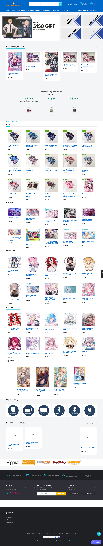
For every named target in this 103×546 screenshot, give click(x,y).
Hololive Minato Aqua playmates (50, 221)
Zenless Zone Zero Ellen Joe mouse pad (69, 274)
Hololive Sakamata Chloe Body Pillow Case (88, 329)
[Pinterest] (13, 493)
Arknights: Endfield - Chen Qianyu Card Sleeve (51, 169)
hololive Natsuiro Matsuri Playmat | (68, 242)
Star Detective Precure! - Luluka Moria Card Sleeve (33, 195)
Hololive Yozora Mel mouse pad (87, 274)
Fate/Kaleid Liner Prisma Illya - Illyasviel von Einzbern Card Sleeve (70, 195)
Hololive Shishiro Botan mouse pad (14, 300)
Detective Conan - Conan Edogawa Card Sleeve (70, 146)
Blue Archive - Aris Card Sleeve (14, 146)
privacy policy (9, 517)
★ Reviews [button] (102, 273)
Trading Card (46, 10)
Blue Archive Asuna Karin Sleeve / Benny (88, 74)
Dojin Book (66, 10)
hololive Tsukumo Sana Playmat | (88, 242)
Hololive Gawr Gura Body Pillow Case (69, 329)
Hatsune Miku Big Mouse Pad (69, 299)
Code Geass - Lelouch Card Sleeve (32, 169)
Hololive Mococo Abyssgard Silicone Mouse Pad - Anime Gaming (50, 299)
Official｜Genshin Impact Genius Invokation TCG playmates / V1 (14, 239)
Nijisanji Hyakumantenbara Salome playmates (87, 219)
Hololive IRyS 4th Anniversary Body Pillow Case (14, 353)
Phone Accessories (34, 10)
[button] (50, 115)
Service (68, 533)
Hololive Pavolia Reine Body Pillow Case (87, 352)
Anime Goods (56, 10)
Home (7, 10)
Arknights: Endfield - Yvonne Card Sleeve (13, 194)
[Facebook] (11, 493)
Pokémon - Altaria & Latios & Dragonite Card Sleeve (14, 170)
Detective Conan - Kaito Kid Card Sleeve (51, 146)
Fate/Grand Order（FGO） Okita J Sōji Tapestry (59, 391)
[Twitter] (8, 493)
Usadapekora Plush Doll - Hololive (51, 448)
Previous (6, 68)
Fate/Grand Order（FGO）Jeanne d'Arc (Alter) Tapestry (22, 391)
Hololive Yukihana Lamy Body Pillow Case (51, 328)
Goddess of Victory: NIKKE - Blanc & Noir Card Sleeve (50, 195)
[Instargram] (16, 493)
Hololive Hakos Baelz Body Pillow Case (13, 329)
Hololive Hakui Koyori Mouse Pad (87, 299)
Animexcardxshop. (42, 541)
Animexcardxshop (66, 541)
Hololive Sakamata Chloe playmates (70, 221)
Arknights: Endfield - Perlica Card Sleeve (68, 169)
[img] (51, 93)
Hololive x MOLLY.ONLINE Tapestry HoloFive (79, 384)
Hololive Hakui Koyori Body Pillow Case (50, 353)
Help (54, 533)
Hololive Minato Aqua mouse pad (31, 275)
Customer (61, 533)
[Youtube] (18, 493)
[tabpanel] (29, 28)
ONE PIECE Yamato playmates (31, 219)
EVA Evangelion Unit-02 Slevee (14, 74)
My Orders (47, 533)
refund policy (9, 522)
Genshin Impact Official (19, 10)
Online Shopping (30, 533)
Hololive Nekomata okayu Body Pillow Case (32, 353)
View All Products (91, 47)
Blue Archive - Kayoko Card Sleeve (32, 146)
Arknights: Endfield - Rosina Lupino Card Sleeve (87, 170)
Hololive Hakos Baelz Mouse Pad (50, 275)
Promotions (39, 533)
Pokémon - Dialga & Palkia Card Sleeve (87, 146)
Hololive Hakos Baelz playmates (31, 244)
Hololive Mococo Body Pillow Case (32, 329)
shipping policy (9, 520)
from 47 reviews (51, 94)
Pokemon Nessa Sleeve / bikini (69, 74)
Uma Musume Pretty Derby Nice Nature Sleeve (51, 74)
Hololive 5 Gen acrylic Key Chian (88, 445)
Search (60, 4)
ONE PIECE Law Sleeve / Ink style (32, 74)
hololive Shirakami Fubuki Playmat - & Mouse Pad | (31, 297)
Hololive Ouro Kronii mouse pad (13, 271)
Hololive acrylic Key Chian (69, 440)
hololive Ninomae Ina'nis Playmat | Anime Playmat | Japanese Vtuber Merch (51, 242)
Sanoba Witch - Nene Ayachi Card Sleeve (87, 194)
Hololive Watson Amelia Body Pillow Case (69, 352)
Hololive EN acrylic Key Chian (32, 443)
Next (97, 68)
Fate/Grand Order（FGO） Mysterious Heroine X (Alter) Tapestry (41, 391)
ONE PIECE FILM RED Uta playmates (14, 218)
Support (75, 533)
